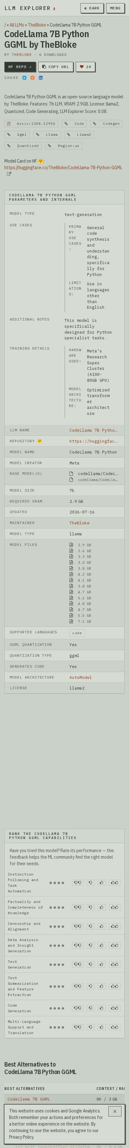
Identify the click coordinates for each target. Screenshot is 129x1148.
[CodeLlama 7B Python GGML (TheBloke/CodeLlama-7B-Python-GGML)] (64, 732)
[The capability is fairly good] (102, 825)
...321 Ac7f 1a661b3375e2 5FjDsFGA (49, 1089)
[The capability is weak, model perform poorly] (78, 825)
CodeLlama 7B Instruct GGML (40, 1051)
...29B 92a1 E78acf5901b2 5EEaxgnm (49, 1080)
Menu (115, 8)
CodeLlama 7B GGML (29, 1041)
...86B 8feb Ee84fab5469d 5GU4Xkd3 (49, 1061)
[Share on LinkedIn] (40, 77)
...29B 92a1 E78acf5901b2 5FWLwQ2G (49, 1070)
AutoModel (81, 677)
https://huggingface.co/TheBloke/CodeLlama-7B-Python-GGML (63, 167)
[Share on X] (24, 77)
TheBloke (37, 25)
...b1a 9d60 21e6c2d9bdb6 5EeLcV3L (49, 1099)
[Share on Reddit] (32, 77)
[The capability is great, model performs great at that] (115, 825)
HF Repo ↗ (20, 66)
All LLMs (17, 25)
